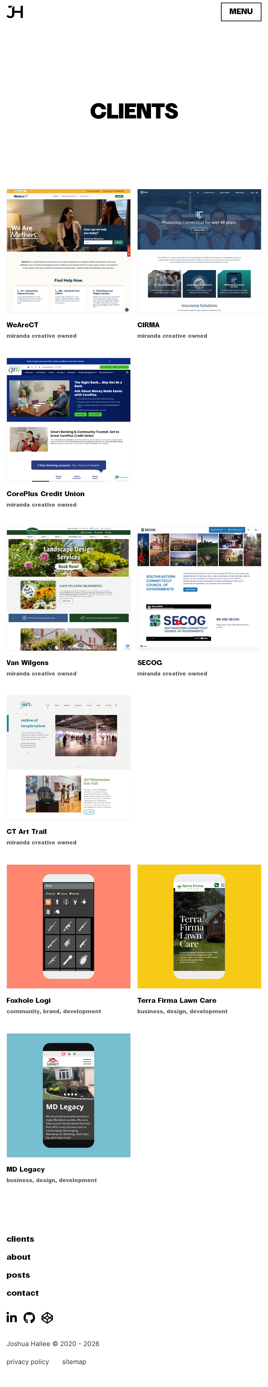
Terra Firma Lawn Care (176, 1001)
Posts (18, 1275)
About (19, 1257)
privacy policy (28, 1362)
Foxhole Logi (29, 1001)
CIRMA (148, 325)
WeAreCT (23, 325)
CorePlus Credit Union (46, 494)
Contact (23, 1293)
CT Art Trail (27, 832)
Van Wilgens (28, 663)
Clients (20, 1239)
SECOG (149, 663)
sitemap (74, 1362)
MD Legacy (25, 1169)
